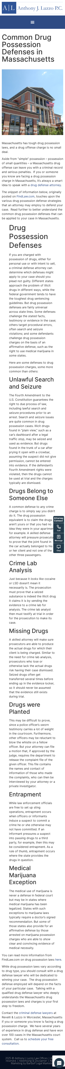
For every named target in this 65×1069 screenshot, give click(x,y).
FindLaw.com (25, 196)
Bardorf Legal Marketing (40, 1063)
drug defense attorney (46, 185)
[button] (33, 22)
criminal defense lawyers (36, 1013)
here (58, 959)
